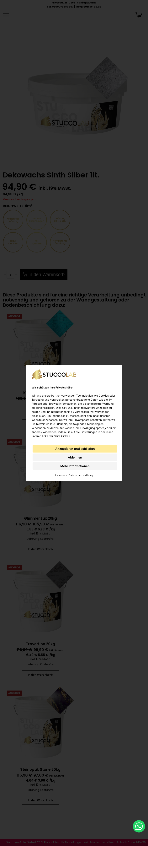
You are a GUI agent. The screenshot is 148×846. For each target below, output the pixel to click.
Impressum (61, 475)
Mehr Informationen (75, 466)
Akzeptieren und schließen (75, 449)
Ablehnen (75, 457)
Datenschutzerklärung (81, 475)
